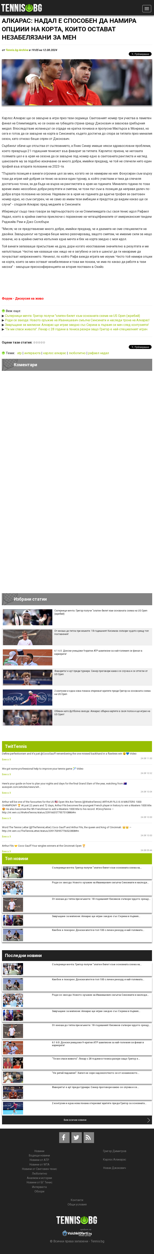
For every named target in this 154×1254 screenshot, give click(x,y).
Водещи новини (39, 1155)
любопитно (77, 353)
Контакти (77, 1200)
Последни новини (23, 955)
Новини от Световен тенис (39, 1169)
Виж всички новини (75, 1120)
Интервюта (39, 1187)
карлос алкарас (55, 353)
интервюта (32, 353)
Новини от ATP (39, 1159)
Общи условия (77, 1204)
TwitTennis (16, 746)
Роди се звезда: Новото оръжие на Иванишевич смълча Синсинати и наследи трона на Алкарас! (77, 320)
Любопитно (39, 1173)
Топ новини (16, 858)
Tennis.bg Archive (16, 50)
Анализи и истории (39, 1178)
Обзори (39, 1191)
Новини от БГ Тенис (39, 1182)
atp (19, 353)
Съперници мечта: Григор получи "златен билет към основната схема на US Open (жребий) (72, 316)
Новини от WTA (39, 1164)
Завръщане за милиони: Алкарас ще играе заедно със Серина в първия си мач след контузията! (77, 325)
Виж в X (6, 759)
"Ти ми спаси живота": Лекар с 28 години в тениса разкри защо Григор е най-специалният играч (76, 329)
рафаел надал (98, 353)
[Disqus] (77, 429)
